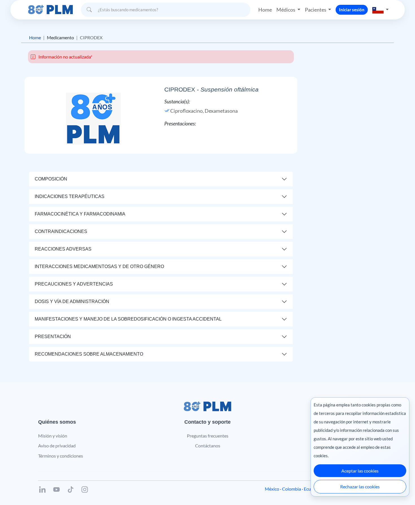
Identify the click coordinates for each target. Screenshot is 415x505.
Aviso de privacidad (57, 445)
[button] (380, 9)
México (272, 488)
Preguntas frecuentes (207, 435)
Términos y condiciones (60, 455)
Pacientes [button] (316, 9)
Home (265, 9)
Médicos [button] (286, 9)
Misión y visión (52, 435)
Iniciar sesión (351, 9)
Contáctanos (207, 445)
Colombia (291, 488)
